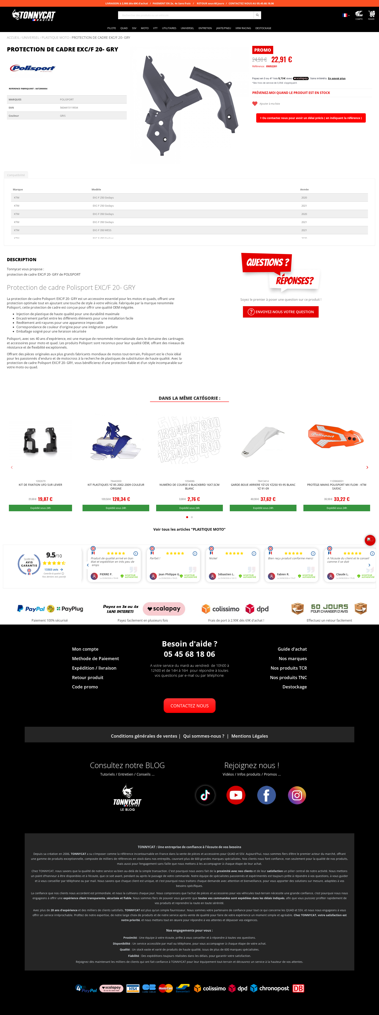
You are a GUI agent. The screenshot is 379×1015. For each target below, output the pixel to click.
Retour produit (87, 677)
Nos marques (293, 658)
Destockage (294, 687)
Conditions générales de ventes (144, 736)
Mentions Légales (249, 736)
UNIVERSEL (30, 37)
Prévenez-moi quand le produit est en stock (291, 93)
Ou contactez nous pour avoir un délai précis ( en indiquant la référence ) (312, 118)
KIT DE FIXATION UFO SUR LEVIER (40, 485)
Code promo (85, 687)
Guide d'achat (292, 649)
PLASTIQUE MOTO (55, 37)
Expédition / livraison (94, 668)
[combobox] (189, 15)
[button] (135, 105)
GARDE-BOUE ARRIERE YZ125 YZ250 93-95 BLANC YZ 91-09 (263, 486)
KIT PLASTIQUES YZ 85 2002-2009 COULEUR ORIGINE (116, 486)
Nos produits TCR (289, 668)
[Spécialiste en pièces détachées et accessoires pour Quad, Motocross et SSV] (33, 15)
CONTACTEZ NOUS (190, 706)
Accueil (13, 37)
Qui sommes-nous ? (203, 736)
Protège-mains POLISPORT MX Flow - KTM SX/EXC (336, 486)
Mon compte (85, 649)
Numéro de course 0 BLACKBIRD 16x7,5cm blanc (189, 486)
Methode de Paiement (95, 658)
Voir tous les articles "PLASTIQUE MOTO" (189, 529)
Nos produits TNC (288, 677)
